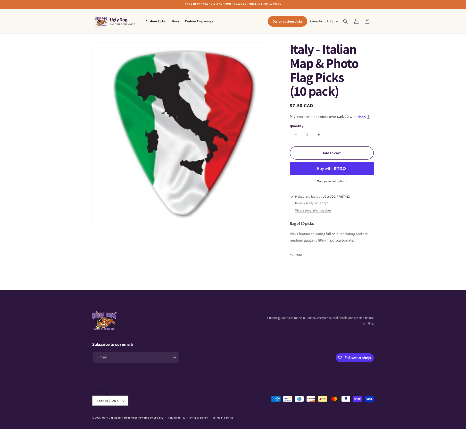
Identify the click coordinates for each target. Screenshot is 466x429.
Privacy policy (199, 417)
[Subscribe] (174, 357)
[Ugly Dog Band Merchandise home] (104, 320)
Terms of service (223, 417)
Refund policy (176, 417)
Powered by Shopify (150, 418)
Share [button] (299, 255)
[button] (345, 21)
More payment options (332, 181)
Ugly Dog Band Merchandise (120, 418)
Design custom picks (287, 21)
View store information (313, 210)
